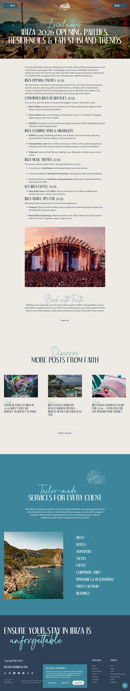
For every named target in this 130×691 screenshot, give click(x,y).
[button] (125, 685)
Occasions (95, 679)
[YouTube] (23, 673)
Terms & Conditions (8, 679)
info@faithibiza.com (16, 667)
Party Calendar (97, 671)
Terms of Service (34, 682)
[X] (28, 673)
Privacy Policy (7, 681)
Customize (52, 682)
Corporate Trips (115, 677)
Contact (94, 682)
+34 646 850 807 (13, 660)
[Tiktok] (32, 673)
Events (112, 679)
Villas (112, 666)
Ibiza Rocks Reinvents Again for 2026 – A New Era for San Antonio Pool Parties (108, 408)
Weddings (113, 682)
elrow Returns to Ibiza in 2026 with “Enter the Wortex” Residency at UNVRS (20, 408)
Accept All (78, 682)
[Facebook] (19, 673)
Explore (94, 674)
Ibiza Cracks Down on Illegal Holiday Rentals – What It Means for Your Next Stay (65, 409)
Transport (95, 677)
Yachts (112, 671)
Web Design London (8, 682)
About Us (95, 669)
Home (94, 666)
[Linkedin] (14, 673)
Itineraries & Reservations (118, 674)
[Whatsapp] (5, 673)
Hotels (112, 669)
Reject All (65, 682)
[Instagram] (10, 673)
